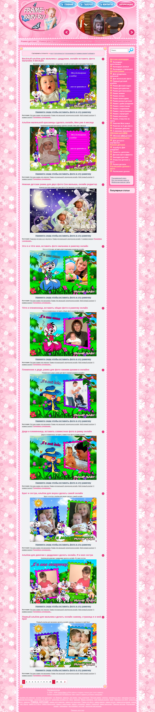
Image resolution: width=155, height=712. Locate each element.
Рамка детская (40, 701)
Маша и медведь (87, 700)
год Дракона (57, 698)
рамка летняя (111, 702)
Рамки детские (29, 41)
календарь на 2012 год (60, 700)
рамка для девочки (57, 702)
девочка (66, 698)
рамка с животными (63, 704)
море (111, 700)
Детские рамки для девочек (39, 177)
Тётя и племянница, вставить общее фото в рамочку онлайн (55, 308)
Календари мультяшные (116, 63)
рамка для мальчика (73, 702)
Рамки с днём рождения (123, 103)
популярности (59, 53)
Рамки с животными (121, 106)
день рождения (83, 698)
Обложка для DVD (121, 700)
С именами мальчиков (122, 131)
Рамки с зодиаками (121, 109)
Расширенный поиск (119, 178)
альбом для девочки (27, 698)
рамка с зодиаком (78, 704)
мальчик (77, 700)
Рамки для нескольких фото (76, 41)
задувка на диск (115, 698)
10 (50, 682)
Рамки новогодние (121, 98)
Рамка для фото (87, 702)
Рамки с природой (121, 114)
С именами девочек (121, 128)
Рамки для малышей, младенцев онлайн (65, 115)
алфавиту (91, 53)
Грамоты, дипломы (121, 152)
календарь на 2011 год (42, 700)
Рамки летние (118, 96)
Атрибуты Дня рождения (117, 149)
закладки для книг (128, 698)
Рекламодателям (53, 690)
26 (57, 682)
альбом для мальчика (44, 698)
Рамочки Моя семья (121, 123)
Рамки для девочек (121, 88)
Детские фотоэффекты (123, 155)
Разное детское (119, 164)
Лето (71, 700)
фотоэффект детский (76, 706)
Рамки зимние (119, 93)
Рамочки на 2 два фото (123, 126)
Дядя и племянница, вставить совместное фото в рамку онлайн (57, 431)
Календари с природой (123, 69)
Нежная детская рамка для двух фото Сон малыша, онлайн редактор (59, 184)
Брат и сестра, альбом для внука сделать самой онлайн (52, 493)
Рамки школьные (120, 116)
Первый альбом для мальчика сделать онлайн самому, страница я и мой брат (61, 618)
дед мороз (73, 698)
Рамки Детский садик (122, 86)
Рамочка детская (119, 704)
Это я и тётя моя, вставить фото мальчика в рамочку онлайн (55, 246)
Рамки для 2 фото (49, 41)
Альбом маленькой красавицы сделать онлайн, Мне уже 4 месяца (58, 122)
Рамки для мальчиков (122, 91)
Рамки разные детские (122, 101)
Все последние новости (120, 180)
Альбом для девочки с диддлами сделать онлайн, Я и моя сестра (57, 555)
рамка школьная (106, 704)
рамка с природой (92, 704)
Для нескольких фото (122, 79)
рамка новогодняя (48, 704)
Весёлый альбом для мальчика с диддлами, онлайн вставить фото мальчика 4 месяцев (58, 59)
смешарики (63, 706)
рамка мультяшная (123, 702)
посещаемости (70, 53)
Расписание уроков (119, 41)
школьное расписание (93, 706)
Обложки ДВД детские (122, 136)
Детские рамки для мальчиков (40, 115)
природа (27, 702)
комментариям (82, 53)
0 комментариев (87, 239)
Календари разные (121, 67)
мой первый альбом (101, 700)
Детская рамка (95, 698)
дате (51, 53)
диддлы (105, 698)
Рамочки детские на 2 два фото (41, 239)
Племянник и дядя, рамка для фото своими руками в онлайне (55, 369)
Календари (100, 41)
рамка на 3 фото (35, 704)
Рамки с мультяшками (122, 111)
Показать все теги (77, 710)
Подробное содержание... (42, 117)
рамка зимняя (100, 702)
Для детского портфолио (117, 142)
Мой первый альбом (87, 115)
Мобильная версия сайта (121, 182)
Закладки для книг (121, 157)
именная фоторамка (25, 700)
